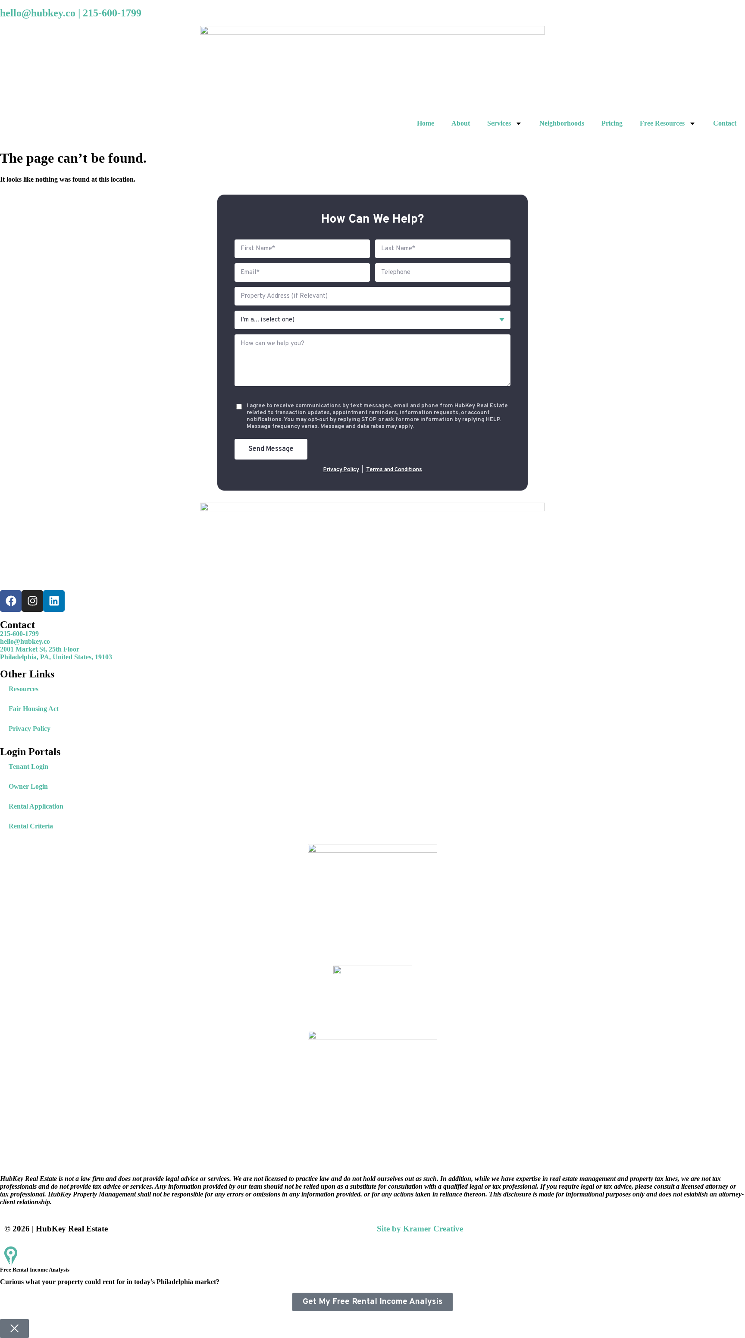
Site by (420, 1228)
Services (499, 123)
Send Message (271, 449)
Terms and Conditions (394, 469)
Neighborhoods (561, 123)
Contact (724, 123)
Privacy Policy (341, 469)
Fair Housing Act (34, 708)
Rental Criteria (31, 826)
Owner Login (28, 786)
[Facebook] (11, 601)
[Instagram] (32, 601)
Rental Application (36, 806)
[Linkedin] (54, 601)
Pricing (612, 123)
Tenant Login (28, 766)
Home (425, 123)
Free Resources (662, 123)
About (460, 123)
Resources (23, 689)
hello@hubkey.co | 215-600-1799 (70, 13)
